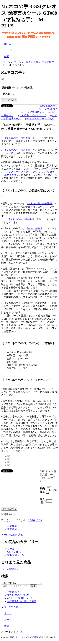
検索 (6, 56)
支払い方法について (18, 595)
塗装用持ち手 (37, 112)
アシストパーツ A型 (17, 172)
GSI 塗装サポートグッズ (33, 115)
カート (8, 50)
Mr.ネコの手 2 (11, 175)
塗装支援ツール (15, 555)
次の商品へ (13, 529)
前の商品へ (13, 526)
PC (21, 631)
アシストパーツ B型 (43, 172)
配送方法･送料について (20, 598)
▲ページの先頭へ (11, 607)
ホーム (7, 44)
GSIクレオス (14, 552)
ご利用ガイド (35, 520)
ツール (11, 548)
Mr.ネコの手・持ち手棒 (17, 138)
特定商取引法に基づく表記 (21, 601)
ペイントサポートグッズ (40, 118)
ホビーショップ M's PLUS (26, 637)
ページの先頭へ (9, 569)
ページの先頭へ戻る (12, 534)
